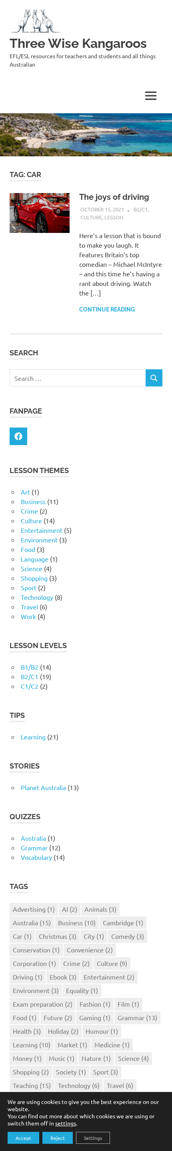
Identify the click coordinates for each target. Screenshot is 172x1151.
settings (65, 1123)
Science (31, 568)
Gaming (94, 1017)
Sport (28, 587)
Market (72, 1045)
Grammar (34, 847)
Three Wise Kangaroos (78, 43)
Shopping (34, 578)
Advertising (34, 909)
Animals (100, 909)
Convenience (90, 950)
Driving (27, 977)
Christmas (57, 936)
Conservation (36, 950)
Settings (93, 1138)
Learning (33, 737)
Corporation (34, 963)
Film (128, 1004)
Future (58, 1017)
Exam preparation (42, 1004)
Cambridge (123, 922)
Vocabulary (36, 857)
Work (28, 616)
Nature (96, 1058)
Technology (37, 597)
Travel (29, 607)
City (94, 936)
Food (28, 549)
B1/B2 (29, 667)
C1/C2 (29, 686)
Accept (23, 1138)
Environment (39, 540)
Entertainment (41, 530)
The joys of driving (114, 197)
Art (25, 492)
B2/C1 (141, 209)
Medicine (112, 1045)
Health (27, 1031)
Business (33, 501)
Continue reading (107, 309)
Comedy (127, 936)
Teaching (32, 1085)
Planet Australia (43, 787)
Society (71, 1072)
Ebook (63, 977)
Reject (57, 1138)
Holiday (63, 1031)
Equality (82, 990)
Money (27, 1058)
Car (22, 936)
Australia (33, 838)
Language (34, 559)
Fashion (95, 1004)
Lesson (113, 217)
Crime (29, 511)
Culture (91, 217)
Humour (102, 1031)
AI (69, 909)
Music (61, 1058)
